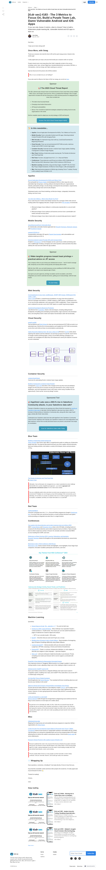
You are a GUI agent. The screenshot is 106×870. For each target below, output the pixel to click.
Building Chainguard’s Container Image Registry (41, 383)
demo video (71, 734)
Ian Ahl (67, 331)
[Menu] (97, 2)
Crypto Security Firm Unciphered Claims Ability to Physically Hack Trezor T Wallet (50, 728)
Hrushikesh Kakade (35, 228)
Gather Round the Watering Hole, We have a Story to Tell (43, 331)
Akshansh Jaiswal (72, 227)
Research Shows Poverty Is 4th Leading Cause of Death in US (45, 740)
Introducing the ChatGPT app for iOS (38, 669)
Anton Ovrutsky (32, 442)
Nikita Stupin (41, 725)
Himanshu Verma (47, 527)
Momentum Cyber (33, 545)
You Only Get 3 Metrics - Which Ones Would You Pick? (43, 199)
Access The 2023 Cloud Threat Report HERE (53, 120)
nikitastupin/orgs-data (34, 721)
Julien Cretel (31, 298)
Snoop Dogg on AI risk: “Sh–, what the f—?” (44, 626)
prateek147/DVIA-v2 (33, 232)
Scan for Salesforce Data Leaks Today (53, 428)
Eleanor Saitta (42, 182)
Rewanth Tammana (61, 227)
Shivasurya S (37, 241)
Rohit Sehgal (43, 324)
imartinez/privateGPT (37, 645)
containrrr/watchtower (34, 378)
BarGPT (34, 637)
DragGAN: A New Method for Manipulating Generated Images (45, 661)
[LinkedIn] (75, 858)
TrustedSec (41, 309)
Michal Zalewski (32, 698)
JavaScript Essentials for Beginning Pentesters (41, 308)
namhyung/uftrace (33, 510)
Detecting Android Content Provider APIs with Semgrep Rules (45, 240)
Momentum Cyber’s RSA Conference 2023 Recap (42, 544)
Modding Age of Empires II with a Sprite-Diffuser (45, 640)
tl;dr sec (30, 7)
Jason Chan (33, 480)
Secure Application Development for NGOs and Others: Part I (44, 180)
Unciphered (31, 730)
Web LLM (34, 654)
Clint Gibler (35, 35)
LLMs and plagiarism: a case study (37, 697)
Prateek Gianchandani (55, 234)
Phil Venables (66, 202)
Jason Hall (39, 385)
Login (84, 2)
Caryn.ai (63, 687)
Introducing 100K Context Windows (41, 628)
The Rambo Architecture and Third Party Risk (40, 478)
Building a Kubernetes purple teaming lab (39, 440)
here (68, 79)
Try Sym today (53, 283)
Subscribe (91, 2)
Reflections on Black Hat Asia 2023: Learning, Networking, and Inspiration (48, 536)
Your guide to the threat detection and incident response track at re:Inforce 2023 (49, 525)
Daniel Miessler (44, 680)
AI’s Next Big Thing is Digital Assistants (39, 678)
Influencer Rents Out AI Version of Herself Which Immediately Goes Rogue (48, 685)
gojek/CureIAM (32, 322)
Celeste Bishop (35, 527)
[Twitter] (71, 858)
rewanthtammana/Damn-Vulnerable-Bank (39, 225)
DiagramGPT (35, 649)
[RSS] (79, 858)
